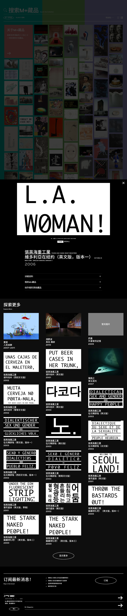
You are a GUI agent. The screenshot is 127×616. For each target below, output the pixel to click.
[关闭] (123, 183)
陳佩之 (91, 378)
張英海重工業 (37, 252)
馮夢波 (49, 339)
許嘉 (90, 338)
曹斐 (6, 342)
